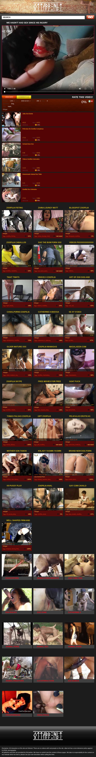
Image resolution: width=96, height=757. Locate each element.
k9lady (40, 479)
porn (45, 271)
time (49, 479)
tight (7, 306)
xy (69, 340)
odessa (48, 340)
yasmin (44, 479)
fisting (13, 236)
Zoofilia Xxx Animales (29, 189)
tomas (8, 444)
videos (71, 271)
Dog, (12, 104)
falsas (13, 444)
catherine (41, 340)
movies (43, 410)
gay (70, 514)
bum (42, 271)
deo (71, 340)
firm (17, 549)
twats (11, 306)
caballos (14, 271)
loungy (44, 236)
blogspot (71, 236)
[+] (89, 101)
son (12, 479)
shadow (8, 549)
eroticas (77, 444)
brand (70, 479)
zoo (70, 306)
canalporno (10, 340)
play (14, 514)
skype (13, 410)
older (8, 375)
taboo (16, 479)
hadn (9, 106)
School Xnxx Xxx (28, 144)
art (73, 306)
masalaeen (72, 375)
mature (12, 375)
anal (44, 514)
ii (44, 340)
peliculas (72, 444)
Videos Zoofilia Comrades (31, 159)
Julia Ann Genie (27, 114)
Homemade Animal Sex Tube (32, 174)
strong (14, 549)
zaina (39, 236)
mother (8, 479)
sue (39, 271)
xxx (16, 375)
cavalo (74, 514)
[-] (92, 101)
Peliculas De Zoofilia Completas (33, 129)
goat (70, 410)
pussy (10, 514)
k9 (7, 514)
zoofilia (8, 236)
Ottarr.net (48, 7)
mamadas (46, 375)
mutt (48, 236)
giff (38, 444)
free (39, 410)
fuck (73, 410)
